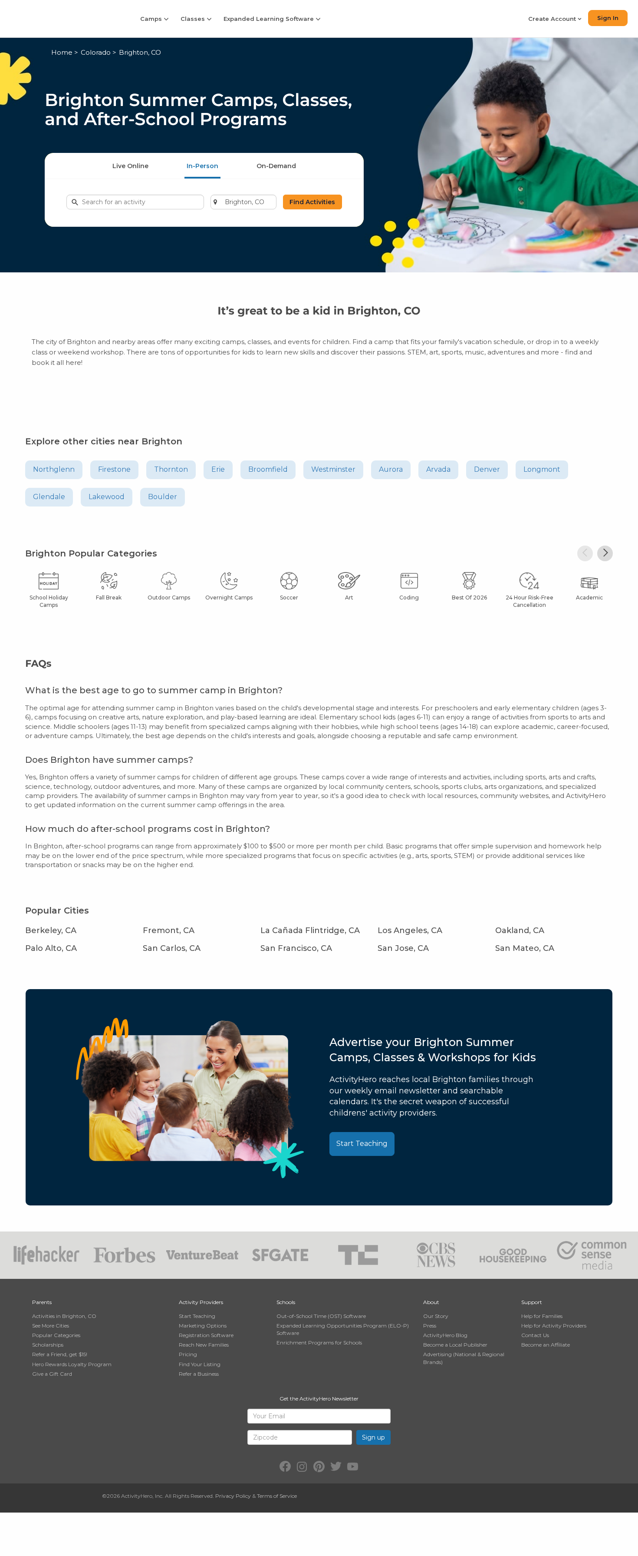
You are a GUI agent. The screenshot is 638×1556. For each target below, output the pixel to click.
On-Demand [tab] (276, 166)
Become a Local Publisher (455, 1344)
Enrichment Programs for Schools (319, 1342)
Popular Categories (56, 1335)
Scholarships (47, 1344)
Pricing (188, 1354)
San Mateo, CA (524, 948)
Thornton (171, 469)
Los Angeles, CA (410, 930)
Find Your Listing (199, 1364)
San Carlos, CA (172, 948)
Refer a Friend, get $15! (59, 1354)
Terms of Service (277, 1496)
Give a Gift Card (52, 1374)
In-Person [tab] (202, 166)
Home (61, 52)
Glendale (49, 497)
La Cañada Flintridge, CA (310, 930)
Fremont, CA (168, 930)
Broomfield (268, 469)
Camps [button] (152, 18)
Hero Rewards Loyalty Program (72, 1364)
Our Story (435, 1316)
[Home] (64, 18)
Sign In (607, 17)
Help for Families (541, 1316)
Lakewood (107, 497)
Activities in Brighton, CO (64, 1316)
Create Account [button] (553, 18)
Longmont (541, 469)
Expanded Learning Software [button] (270, 18)
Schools (285, 1302)
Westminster (333, 469)
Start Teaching (362, 1143)
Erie (218, 469)
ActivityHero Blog (445, 1335)
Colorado (96, 52)
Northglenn (54, 469)
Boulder (162, 497)
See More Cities (50, 1325)
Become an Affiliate (545, 1344)
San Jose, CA (403, 948)
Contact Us (535, 1335)
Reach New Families (204, 1344)
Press (429, 1325)
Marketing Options (203, 1325)
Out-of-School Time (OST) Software (321, 1316)
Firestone (114, 469)
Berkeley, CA (50, 930)
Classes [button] (194, 18)
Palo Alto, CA (51, 948)
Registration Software (206, 1335)
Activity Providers (201, 1302)
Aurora (391, 469)
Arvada (438, 469)
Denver (487, 469)
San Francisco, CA (296, 948)
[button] (585, 553)
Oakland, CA (519, 930)
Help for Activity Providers (553, 1325)
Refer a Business (199, 1374)
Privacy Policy (233, 1496)
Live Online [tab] (130, 166)
